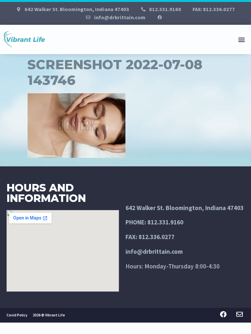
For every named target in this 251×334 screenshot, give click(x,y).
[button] (241, 39)
